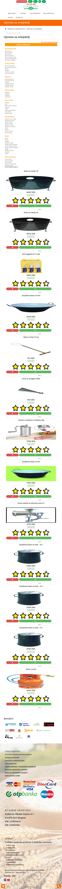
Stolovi (6, 138)
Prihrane (7, 82)
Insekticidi (7, 95)
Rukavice (7, 107)
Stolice (6, 140)
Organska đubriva (9, 85)
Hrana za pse (8, 159)
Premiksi (7, 70)
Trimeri (6, 153)
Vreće (6, 128)
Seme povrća (8, 51)
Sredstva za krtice (9, 150)
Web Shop (12, 13)
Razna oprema (8, 132)
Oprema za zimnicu (10, 120)
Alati (6, 104)
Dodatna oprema (9, 165)
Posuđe (7, 129)
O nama (23, 13)
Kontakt (19, 17)
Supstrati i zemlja (9, 86)
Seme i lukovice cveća (10, 57)
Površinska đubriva (9, 80)
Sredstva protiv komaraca (11, 144)
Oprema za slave (9, 125)
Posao (10, 17)
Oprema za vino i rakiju (10, 119)
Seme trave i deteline (10, 60)
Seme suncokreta (9, 55)
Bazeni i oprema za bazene (11, 147)
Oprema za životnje (9, 72)
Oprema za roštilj (9, 143)
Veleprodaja (35, 13)
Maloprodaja (48, 13)
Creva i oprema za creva (11, 146)
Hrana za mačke (9, 160)
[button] (39, 1)
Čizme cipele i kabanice (11, 105)
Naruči (39, 209)
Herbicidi (7, 94)
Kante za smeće (9, 131)
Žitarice (6, 68)
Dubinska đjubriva (9, 79)
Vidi (35, 206)
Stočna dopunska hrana (10, 67)
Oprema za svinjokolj (10, 126)
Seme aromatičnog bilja (10, 58)
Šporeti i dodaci (9, 123)
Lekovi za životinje (9, 73)
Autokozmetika (8, 113)
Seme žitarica (8, 54)
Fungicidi (7, 92)
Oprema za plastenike (10, 110)
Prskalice (7, 102)
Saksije (6, 149)
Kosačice (7, 152)
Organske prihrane (9, 83)
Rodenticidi (7, 97)
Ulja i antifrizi (8, 111)
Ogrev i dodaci (8, 122)
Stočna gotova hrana (10, 65)
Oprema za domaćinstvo (16, 29)
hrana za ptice (8, 162)
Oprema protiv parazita (10, 164)
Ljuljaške (7, 141)
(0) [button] (31, 1)
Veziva (6, 108)
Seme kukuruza (8, 52)
